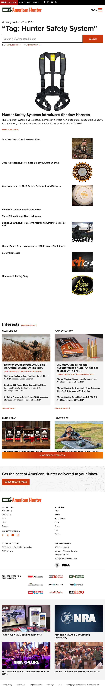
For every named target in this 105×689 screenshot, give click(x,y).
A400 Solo (25, 371)
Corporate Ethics (36, 684)
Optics (57, 526)
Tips (56, 530)
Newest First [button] (33, 45)
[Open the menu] (100, 9)
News (4, 130)
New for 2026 (36, 371)
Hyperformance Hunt (84, 374)
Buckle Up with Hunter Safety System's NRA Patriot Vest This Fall (33, 224)
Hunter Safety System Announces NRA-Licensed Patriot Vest (33, 246)
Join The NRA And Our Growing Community (72, 636)
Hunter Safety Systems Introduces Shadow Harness (46, 115)
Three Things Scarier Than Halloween (21, 216)
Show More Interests (67, 455)
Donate (35, 2)
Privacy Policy (7, 684)
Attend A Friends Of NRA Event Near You (77, 671)
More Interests (28, 325)
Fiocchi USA (69, 374)
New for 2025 (8, 408)
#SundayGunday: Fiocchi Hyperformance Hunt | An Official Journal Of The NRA (77, 368)
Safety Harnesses (11, 253)
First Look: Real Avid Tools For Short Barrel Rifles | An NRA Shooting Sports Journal (26, 377)
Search (93, 38)
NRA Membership (62, 547)
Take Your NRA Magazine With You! (22, 634)
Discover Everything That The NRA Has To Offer (25, 673)
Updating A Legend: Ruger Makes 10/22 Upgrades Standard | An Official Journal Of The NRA (26, 398)
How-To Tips (61, 418)
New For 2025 (10, 330)
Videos (57, 533)
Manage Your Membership (66, 558)
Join (21, 2)
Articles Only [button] (13, 45)
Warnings (50, 684)
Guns (57, 522)
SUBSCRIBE (16, 481)
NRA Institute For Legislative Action (17, 547)
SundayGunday (61, 408)
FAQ (4, 518)
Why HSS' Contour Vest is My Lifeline (21, 209)
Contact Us (6, 514)
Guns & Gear (13, 130)
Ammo (57, 514)
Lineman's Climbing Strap (15, 276)
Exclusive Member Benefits (66, 550)
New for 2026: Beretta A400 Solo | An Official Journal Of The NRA (25, 366)
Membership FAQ (62, 554)
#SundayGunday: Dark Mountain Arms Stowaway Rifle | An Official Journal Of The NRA (78, 389)
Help (4, 522)
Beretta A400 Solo (12, 371)
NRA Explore (7, 550)
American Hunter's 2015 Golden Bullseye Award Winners (31, 186)
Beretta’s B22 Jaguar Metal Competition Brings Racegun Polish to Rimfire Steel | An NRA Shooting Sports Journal (25, 388)
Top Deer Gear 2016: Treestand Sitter (21, 139)
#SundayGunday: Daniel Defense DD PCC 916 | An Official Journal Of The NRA (77, 398)
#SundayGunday (64, 330)
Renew (27, 2)
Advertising (7, 510)
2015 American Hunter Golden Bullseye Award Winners (30, 163)
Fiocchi (60, 374)
